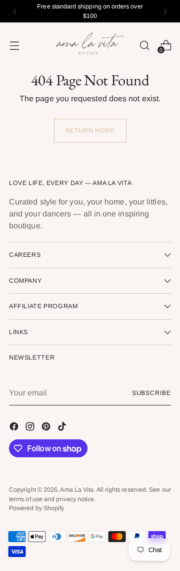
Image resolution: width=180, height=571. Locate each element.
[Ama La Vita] (90, 45)
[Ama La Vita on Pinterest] (47, 428)
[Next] (165, 11)
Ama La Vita (77, 489)
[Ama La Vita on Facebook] (15, 428)
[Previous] (15, 11)
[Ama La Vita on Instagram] (31, 428)
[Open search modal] (144, 45)
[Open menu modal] (14, 45)
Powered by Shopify (36, 508)
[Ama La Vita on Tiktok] (63, 428)
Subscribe (151, 392)
